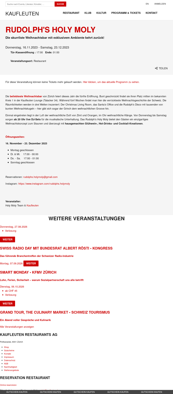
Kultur (101, 13)
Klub (87, 13)
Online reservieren (8, 384)
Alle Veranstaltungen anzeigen (17, 326)
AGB (6, 363)
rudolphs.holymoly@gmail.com (40, 177)
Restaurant (71, 13)
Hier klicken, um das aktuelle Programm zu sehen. (111, 82)
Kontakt (151, 13)
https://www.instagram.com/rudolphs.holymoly (44, 183)
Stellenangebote (11, 370)
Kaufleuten (22, 13)
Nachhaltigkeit (10, 366)
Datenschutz (9, 360)
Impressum (9, 357)
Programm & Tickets (126, 13)
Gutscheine (9, 350)
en (147, 3)
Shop (6, 347)
